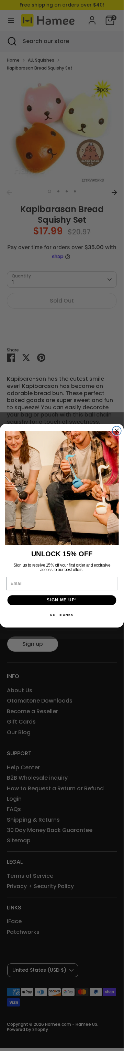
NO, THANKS (62, 614)
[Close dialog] (116, 430)
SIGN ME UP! (62, 600)
